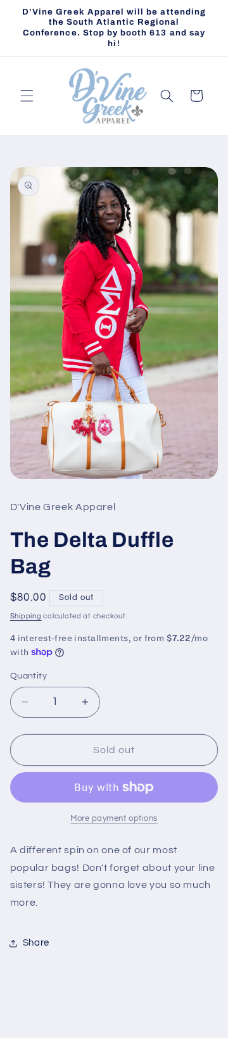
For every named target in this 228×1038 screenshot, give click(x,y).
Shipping (26, 616)
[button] (26, 95)
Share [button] (36, 942)
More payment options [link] (114, 819)
